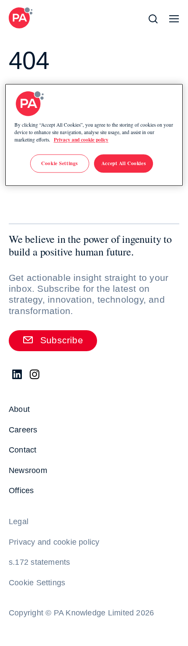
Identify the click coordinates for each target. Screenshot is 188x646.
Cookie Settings (37, 582)
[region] (94, 134)
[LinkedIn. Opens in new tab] (17, 374)
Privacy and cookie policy (81, 139)
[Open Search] (153, 19)
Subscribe (61, 340)
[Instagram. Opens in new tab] (35, 374)
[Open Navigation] (174, 19)
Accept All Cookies (123, 163)
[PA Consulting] (20, 17)
